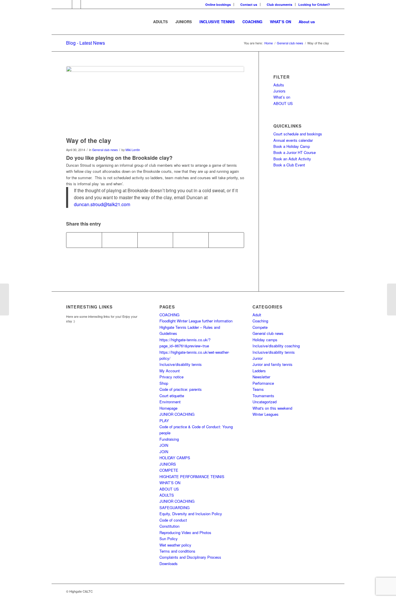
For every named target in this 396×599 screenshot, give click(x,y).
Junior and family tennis (273, 364)
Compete (260, 327)
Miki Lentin (133, 150)
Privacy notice (171, 377)
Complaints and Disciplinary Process (190, 557)
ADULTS (166, 495)
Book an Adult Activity (292, 158)
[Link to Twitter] (76, 4)
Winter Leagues (266, 414)
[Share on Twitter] (119, 240)
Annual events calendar (293, 140)
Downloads (168, 563)
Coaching (260, 321)
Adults (278, 85)
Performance (263, 383)
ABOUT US (283, 103)
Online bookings (218, 4)
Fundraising (169, 439)
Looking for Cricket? (314, 4)
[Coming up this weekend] (4, 299)
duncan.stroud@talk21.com (102, 204)
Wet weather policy (175, 545)
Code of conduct (173, 520)
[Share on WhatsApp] (155, 240)
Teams (258, 389)
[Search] (324, 22)
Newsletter (261, 377)
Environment (170, 401)
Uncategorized (265, 401)
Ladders (259, 370)
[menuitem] (218, 4)
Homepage (168, 408)
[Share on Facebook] (84, 240)
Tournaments (263, 395)
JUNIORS (167, 464)
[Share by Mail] (226, 240)
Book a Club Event (289, 165)
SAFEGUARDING (174, 507)
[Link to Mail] (85, 4)
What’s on (281, 97)
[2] (155, 100)
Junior (258, 358)
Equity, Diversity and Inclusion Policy (190, 513)
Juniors (279, 91)
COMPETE (168, 470)
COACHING (169, 314)
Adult (257, 314)
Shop (163, 383)
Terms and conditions (177, 551)
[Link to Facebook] (67, 4)
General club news (105, 150)
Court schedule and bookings (297, 134)
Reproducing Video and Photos (185, 532)
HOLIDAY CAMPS (174, 457)
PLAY (164, 420)
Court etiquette (171, 395)
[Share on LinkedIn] (190, 240)
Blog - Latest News (85, 42)
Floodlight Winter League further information (195, 321)
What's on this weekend (272, 408)
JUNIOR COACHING (177, 414)
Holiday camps (265, 339)
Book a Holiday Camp (291, 146)
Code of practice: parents (180, 389)
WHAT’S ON (169, 482)
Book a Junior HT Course (294, 152)
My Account (169, 370)
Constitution (169, 526)
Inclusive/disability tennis (180, 364)
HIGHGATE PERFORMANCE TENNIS (191, 476)
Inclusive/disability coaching (276, 345)
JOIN (163, 445)
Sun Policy (168, 538)
